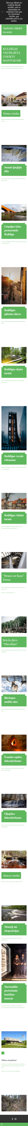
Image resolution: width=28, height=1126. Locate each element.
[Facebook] (12, 1119)
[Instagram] (15, 1119)
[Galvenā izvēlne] (2, 12)
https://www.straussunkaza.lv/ (8, 592)
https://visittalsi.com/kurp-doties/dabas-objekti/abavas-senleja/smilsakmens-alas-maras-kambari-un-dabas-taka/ (13, 1065)
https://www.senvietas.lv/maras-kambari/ (10, 1071)
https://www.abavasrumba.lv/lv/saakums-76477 (12, 881)
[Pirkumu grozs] (1, 1124)
